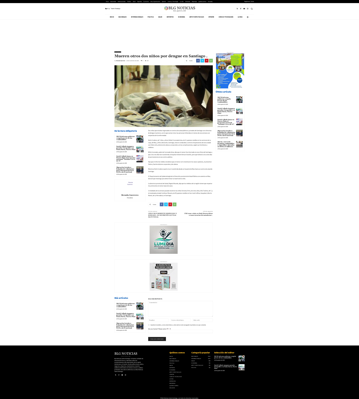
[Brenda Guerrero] (129, 187)
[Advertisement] (179, 33)
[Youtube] (244, 8)
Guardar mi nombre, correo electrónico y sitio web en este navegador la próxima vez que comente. (178, 325)
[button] (251, 8)
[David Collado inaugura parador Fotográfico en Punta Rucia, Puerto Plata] (140, 148)
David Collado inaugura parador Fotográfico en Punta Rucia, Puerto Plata (125, 148)
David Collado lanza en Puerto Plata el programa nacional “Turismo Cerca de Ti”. (125, 158)
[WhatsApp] (211, 60)
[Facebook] (240, 8)
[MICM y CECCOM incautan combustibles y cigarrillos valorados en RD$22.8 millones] (239, 144)
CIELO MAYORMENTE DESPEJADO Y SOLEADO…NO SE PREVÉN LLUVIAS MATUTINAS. (162, 215)
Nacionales (118, 52)
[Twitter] (237, 8)
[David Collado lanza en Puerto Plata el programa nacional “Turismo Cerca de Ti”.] (140, 158)
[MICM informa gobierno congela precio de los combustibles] (140, 139)
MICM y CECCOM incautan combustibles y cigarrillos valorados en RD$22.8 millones (225, 144)
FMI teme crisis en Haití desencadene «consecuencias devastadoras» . (198, 214)
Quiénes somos (177, 352)
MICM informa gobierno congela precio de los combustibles (125, 138)
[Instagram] (247, 8)
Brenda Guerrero (120, 60)
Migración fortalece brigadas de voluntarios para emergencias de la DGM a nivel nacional (125, 170)
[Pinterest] (206, 60)
